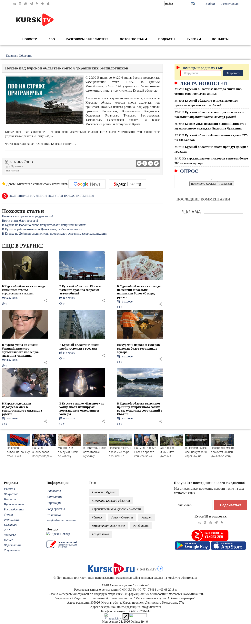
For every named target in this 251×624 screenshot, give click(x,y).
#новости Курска (103, 492)
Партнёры (53, 503)
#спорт (146, 517)
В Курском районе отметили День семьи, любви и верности (42, 229)
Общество (25, 55)
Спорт (8, 514)
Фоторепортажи (133, 39)
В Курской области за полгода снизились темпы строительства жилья (23, 289)
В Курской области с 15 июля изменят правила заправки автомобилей (80, 289)
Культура (10, 525)
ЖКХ (7, 530)
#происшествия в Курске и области (116, 509)
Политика (11, 499)
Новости (29, 39)
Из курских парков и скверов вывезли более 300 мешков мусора (138, 348)
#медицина (140, 525)
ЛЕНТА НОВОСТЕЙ (203, 83)
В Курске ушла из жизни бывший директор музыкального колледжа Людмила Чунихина (20, 350)
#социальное (100, 534)
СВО (52, 39)
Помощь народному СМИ (202, 68)
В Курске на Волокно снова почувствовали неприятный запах (44, 225)
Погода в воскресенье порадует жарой (27, 216)
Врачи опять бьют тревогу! (20, 220)
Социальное (12, 550)
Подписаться (230, 505)
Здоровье (10, 535)
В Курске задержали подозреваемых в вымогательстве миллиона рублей (22, 409)
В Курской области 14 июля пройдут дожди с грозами (79, 346)
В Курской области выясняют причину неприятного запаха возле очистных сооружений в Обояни (140, 409)
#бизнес (97, 517)
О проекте (53, 491)
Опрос (188, 171)
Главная (11, 55)
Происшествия (14, 504)
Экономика (11, 519)
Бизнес (8, 540)
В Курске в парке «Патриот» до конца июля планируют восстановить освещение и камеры (81, 409)
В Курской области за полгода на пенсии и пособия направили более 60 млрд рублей (139, 291)
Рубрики (194, 39)
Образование (12, 545)
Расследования (14, 509)
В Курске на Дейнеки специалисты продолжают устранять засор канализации (54, 233)
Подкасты (166, 39)
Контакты (220, 39)
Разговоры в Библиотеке (87, 39)
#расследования (122, 517)
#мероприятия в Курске (108, 525)
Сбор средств (55, 509)
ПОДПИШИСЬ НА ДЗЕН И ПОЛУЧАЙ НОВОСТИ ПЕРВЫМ (51, 195)
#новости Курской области (111, 500)
